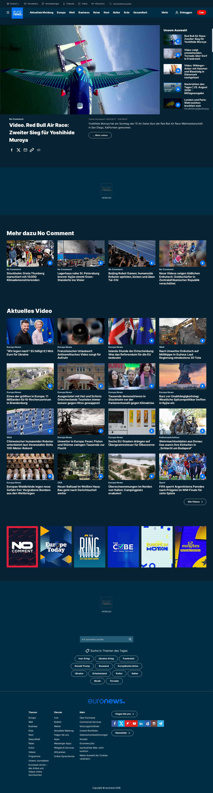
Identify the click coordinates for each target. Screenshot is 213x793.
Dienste (58, 712)
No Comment (14, 269)
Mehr (82, 712)
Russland (104, 666)
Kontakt (83, 739)
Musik (97, 681)
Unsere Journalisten (39, 760)
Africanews (59, 752)
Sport (162, 482)
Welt (72, 12)
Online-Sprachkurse (64, 756)
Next (106, 12)
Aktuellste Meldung (41, 12)
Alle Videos (194, 501)
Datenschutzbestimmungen (94, 734)
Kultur (116, 12)
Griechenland (99, 673)
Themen (33, 712)
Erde (127, 12)
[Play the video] (80, 69)
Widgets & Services (64, 747)
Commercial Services (90, 722)
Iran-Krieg (84, 658)
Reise (96, 12)
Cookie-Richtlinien (89, 730)
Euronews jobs (87, 743)
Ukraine (79, 673)
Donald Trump (82, 666)
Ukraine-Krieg (106, 658)
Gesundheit (140, 12)
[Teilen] (25, 150)
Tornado (114, 681)
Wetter (57, 726)
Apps (56, 739)
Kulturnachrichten (169, 437)
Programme (34, 756)
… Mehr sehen (100, 135)
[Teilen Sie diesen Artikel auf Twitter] (18, 150)
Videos (32, 752)
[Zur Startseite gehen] (17, 13)
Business (83, 12)
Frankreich (128, 658)
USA (60, 482)
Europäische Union (128, 666)
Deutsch (13, 3)
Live (201, 12)
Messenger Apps (62, 743)
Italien (135, 673)
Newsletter (121, 733)
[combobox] (126, 3)
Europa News (14, 347)
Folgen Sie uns (61, 734)
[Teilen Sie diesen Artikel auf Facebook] (11, 150)
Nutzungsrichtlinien (89, 726)
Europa (61, 12)
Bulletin (57, 722)
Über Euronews (87, 717)
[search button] (110, 3)
